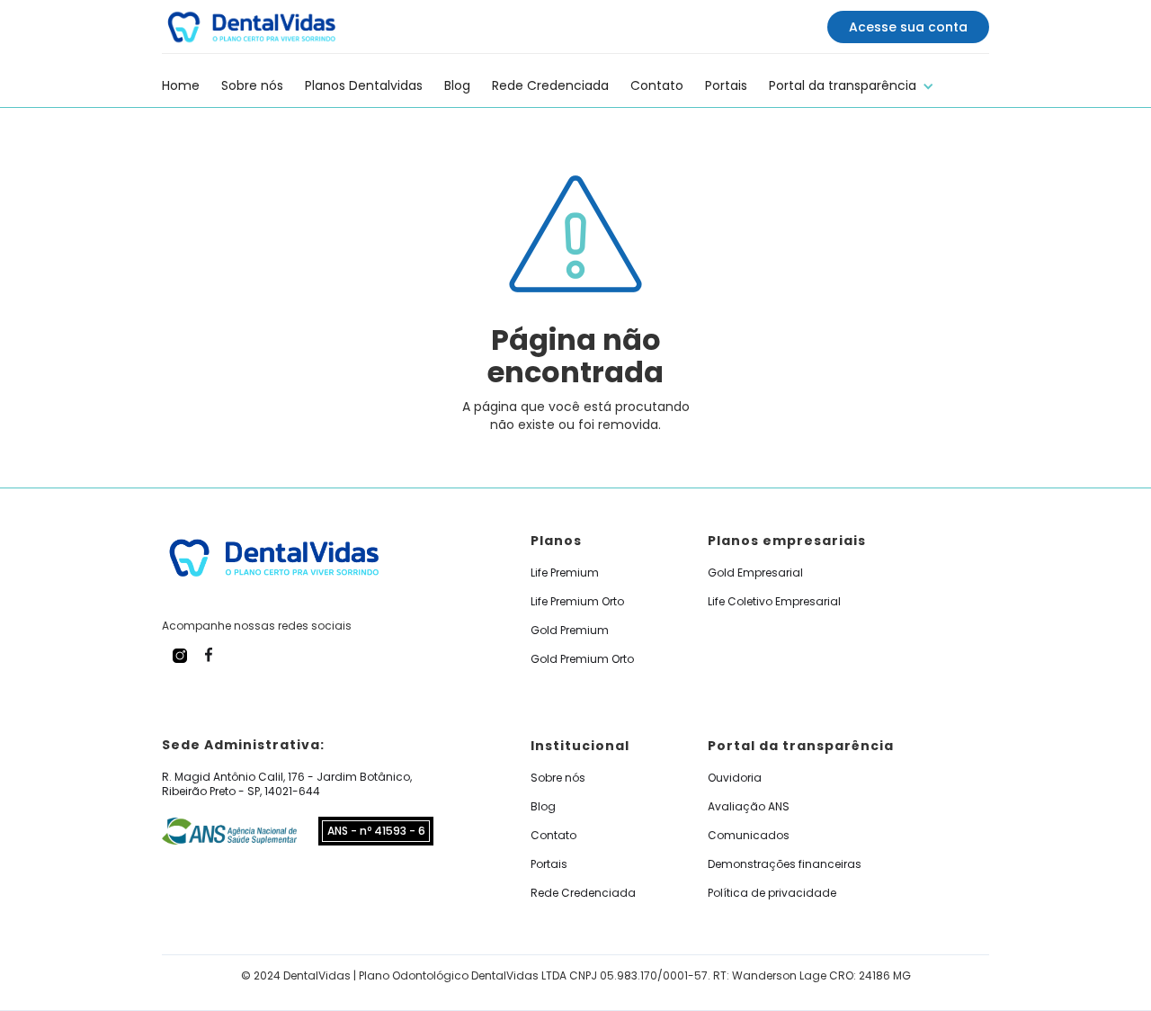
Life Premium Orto (577, 602)
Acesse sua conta (908, 27)
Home (181, 85)
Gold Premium (570, 630)
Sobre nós (252, 85)
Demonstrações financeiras (784, 864)
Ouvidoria (735, 778)
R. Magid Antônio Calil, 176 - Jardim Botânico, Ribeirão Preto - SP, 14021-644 (287, 784)
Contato (656, 85)
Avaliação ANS (749, 807)
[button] (851, 83)
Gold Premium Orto (582, 659)
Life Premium (565, 573)
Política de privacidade (772, 893)
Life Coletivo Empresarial (774, 602)
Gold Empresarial (755, 573)
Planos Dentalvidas (364, 85)
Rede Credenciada (550, 85)
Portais (726, 85)
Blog (457, 85)
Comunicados (749, 835)
